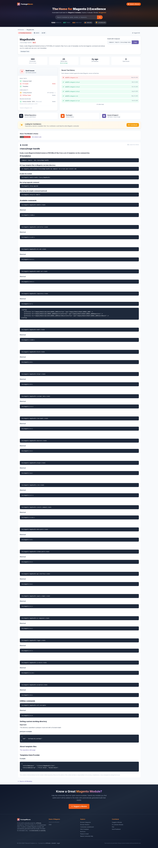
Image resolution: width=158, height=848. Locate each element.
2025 (50, 824)
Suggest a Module (80, 806)
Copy (135, 42)
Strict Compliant (84, 829)
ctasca (22, 42)
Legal (58, 843)
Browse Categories (85, 822)
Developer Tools (25, 51)
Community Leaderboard (87, 827)
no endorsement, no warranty (37, 830)
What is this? (39, 101)
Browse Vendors (84, 824)
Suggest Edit (137, 33)
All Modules (21, 29)
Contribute (133, 125)
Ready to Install (84, 834)
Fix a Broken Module (117, 824)
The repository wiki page (27, 750)
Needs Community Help (86, 836)
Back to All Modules (26, 781)
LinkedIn (53, 843)
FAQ (113, 827)
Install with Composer (113, 38)
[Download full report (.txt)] (55, 92)
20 (34, 42)
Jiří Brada (38, 823)
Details (54, 83)
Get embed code (36, 137)
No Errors (82, 831)
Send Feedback (116, 829)
